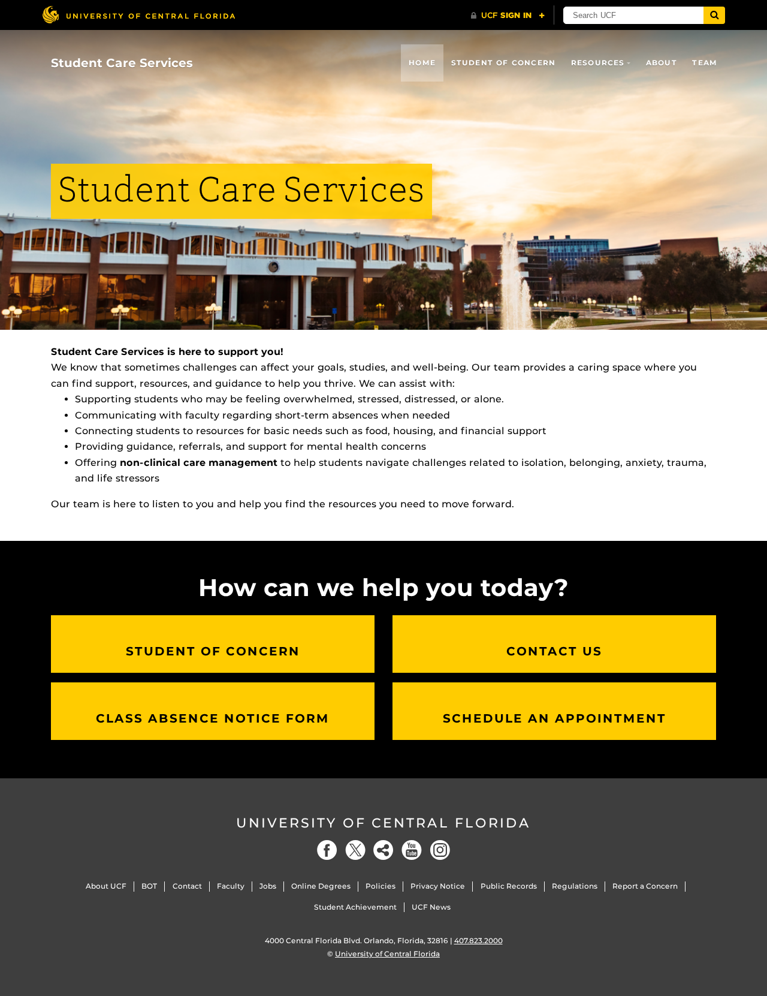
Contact (187, 885)
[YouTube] (411, 850)
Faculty (230, 885)
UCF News (431, 906)
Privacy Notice (437, 885)
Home (422, 62)
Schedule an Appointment (554, 718)
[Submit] (714, 15)
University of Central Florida (383, 823)
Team (704, 62)
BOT (149, 885)
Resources (598, 62)
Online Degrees (321, 885)
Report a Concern (645, 885)
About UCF (106, 885)
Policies (380, 885)
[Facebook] (327, 850)
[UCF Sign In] (507, 15)
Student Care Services (122, 63)
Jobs (267, 885)
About (661, 62)
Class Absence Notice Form (213, 718)
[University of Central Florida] (138, 14)
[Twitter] (355, 850)
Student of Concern (503, 62)
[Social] (383, 850)
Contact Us (554, 651)
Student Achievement (355, 906)
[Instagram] (440, 850)
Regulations (574, 885)
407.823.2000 (478, 940)
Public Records (509, 885)
